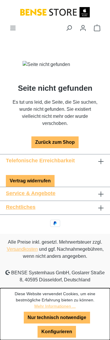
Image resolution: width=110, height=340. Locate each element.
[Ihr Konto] (83, 28)
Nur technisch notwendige (57, 317)
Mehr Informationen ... (55, 306)
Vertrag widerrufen (30, 180)
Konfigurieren (56, 331)
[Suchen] (69, 28)
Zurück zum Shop (55, 142)
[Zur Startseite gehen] (55, 11)
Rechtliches (20, 207)
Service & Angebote (30, 193)
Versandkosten (22, 249)
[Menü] (13, 28)
